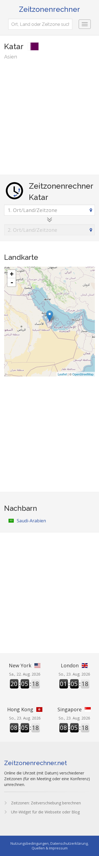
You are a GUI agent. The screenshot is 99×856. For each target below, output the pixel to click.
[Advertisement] (49, 117)
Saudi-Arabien (31, 521)
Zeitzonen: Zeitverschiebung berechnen (45, 802)
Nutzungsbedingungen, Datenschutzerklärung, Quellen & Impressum (49, 846)
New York (20, 665)
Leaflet (62, 374)
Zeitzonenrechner (49, 9)
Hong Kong (20, 709)
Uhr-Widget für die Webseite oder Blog (45, 812)
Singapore (69, 709)
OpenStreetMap (83, 374)
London (70, 665)
